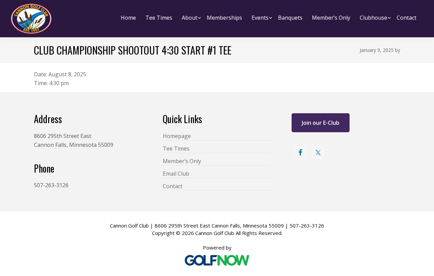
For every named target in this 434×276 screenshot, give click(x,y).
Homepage (177, 136)
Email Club (176, 173)
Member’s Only (182, 161)
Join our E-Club (320, 122)
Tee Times (176, 148)
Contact (172, 186)
